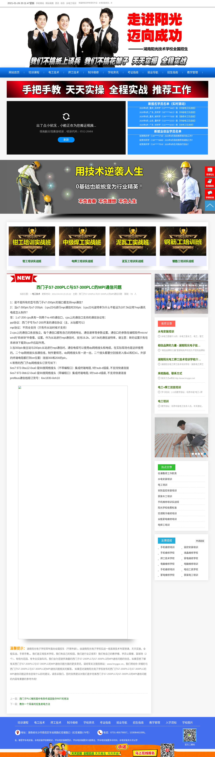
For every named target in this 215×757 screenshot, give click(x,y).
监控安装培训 (191, 547)
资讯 (57, 3)
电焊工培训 (164, 524)
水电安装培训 (166, 331)
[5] (205, 454)
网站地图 (50, 3)
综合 (63, 3)
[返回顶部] (210, 210)
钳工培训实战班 (32, 261)
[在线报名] (210, 187)
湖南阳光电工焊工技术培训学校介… (179, 359)
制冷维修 (93, 72)
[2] (196, 454)
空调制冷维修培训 (167, 513)
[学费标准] (210, 198)
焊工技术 (73, 72)
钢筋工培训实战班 (183, 261)
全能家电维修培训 (167, 519)
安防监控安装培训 (167, 490)
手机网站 (40, 3)
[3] (199, 454)
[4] (202, 454)
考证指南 (133, 72)
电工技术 (53, 72)
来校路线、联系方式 (170, 373)
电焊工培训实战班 (82, 261)
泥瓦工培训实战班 (132, 261)
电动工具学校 (191, 569)
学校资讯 (113, 72)
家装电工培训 (191, 575)
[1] (193, 454)
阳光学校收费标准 (167, 507)
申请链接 (200, 541)
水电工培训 (71, 3)
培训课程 (34, 72)
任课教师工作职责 (167, 473)
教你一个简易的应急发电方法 (34, 704)
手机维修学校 (167, 552)
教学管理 (192, 72)
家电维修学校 (191, 558)
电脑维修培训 (191, 563)
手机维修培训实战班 (168, 502)
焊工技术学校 (167, 558)
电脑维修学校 (167, 563)
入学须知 (171, 722)
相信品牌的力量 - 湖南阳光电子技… (179, 345)
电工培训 (163, 401)
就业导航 (152, 72)
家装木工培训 (165, 496)
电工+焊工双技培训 (169, 387)
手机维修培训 (167, 547)
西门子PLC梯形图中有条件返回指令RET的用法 (44, 698)
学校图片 (187, 722)
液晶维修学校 (191, 552)
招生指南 (172, 72)
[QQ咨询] (210, 175)
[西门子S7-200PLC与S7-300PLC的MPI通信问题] (181, 313)
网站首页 (14, 72)
